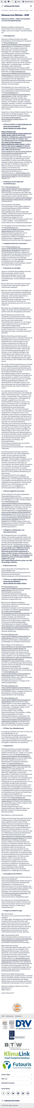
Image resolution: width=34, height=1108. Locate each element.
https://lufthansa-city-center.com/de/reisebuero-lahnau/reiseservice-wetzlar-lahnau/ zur (16, 229)
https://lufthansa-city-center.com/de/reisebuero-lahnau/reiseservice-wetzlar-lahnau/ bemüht (15, 611)
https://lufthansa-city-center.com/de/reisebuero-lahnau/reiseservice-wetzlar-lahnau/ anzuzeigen (16, 517)
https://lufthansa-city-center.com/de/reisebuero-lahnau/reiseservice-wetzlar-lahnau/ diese (16, 756)
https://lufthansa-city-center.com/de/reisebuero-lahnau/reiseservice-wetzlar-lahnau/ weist (16, 133)
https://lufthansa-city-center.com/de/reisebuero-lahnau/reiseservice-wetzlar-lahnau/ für (16, 647)
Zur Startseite (4, 10)
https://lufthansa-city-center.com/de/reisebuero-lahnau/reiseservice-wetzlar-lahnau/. (16, 73)
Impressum (18, 1016)
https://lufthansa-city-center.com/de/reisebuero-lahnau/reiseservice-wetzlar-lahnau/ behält (16, 174)
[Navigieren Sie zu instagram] (8, 1093)
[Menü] (31, 6)
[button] (17, 1075)
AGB (2, 1016)
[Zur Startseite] (10, 6)
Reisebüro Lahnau (13, 10)
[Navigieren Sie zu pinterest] (28, 1093)
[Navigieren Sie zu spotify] (23, 1093)
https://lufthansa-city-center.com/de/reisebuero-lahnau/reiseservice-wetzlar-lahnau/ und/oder (16, 719)
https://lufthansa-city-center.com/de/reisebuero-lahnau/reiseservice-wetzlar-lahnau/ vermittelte (16, 198)
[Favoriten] (8, 1)
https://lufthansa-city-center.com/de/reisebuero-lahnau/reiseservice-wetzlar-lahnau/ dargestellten (16, 248)
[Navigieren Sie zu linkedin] (18, 1093)
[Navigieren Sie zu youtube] (13, 1093)
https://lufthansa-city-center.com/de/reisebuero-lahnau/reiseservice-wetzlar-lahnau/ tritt (16, 152)
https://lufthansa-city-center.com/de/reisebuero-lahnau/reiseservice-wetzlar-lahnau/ (16, 44)
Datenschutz (10, 1016)
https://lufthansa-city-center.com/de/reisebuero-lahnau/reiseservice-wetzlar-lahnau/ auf (16, 673)
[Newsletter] (5, 1)
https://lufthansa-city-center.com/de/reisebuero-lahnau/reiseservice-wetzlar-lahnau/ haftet (16, 627)
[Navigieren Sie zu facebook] (3, 1093)
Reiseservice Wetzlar (24, 10)
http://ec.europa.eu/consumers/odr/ (16, 893)
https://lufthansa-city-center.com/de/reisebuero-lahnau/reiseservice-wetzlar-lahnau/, (16, 142)
